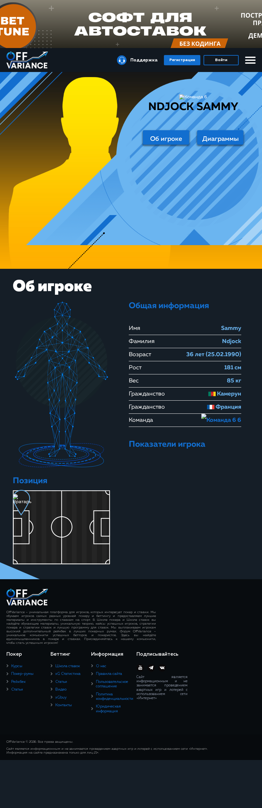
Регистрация (182, 60)
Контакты (63, 705)
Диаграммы (220, 139)
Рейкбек (18, 682)
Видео (60, 690)
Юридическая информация (108, 709)
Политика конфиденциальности (114, 696)
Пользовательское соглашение (112, 684)
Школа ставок (67, 666)
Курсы (16, 666)
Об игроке (166, 139)
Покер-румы (22, 674)
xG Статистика (68, 674)
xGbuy (60, 698)
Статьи (17, 690)
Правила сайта (109, 674)
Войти (221, 60)
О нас (101, 666)
